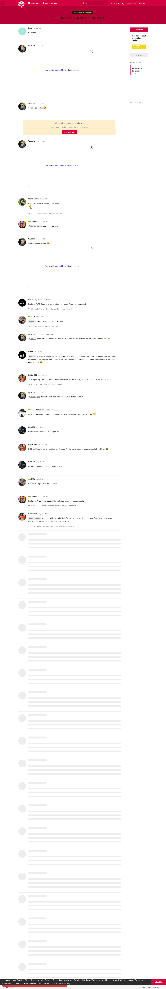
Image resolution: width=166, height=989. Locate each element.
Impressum (141, 987)
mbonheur (35, 518)
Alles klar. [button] (159, 982)
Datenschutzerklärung (155, 987)
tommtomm (36, 226)
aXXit (33, 356)
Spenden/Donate (9, 987)
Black (33, 321)
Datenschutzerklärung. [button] (60, 983)
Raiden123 (35, 397)
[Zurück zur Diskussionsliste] (3, 3)
